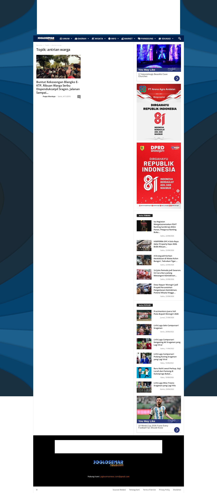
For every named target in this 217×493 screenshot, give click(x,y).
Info (113, 38)
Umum (66, 38)
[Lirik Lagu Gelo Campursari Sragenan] (144, 329)
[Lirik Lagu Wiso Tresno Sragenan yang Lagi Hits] (144, 387)
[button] (179, 38)
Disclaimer (177, 490)
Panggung (147, 38)
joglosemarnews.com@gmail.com (115, 476)
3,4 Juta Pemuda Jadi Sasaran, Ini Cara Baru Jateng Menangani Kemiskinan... (167, 273)
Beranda (39, 45)
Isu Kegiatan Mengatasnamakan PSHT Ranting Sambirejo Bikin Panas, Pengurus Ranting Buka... (165, 227)
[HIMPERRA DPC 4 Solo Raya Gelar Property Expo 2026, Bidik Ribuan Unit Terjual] (144, 245)
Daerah (81, 38)
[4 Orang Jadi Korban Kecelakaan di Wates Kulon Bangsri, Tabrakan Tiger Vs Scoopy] (144, 260)
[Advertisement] (108, 446)
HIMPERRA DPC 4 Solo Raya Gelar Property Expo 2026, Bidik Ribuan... (166, 244)
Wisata (98, 38)
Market (128, 38)
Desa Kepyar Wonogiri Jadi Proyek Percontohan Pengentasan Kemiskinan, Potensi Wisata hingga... (166, 288)
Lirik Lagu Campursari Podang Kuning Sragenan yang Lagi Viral (165, 357)
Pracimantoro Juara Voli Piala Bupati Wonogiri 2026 (166, 312)
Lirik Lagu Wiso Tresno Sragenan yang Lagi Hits (165, 384)
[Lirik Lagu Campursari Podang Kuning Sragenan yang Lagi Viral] (144, 358)
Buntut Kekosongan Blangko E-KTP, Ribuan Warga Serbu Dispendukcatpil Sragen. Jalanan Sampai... (58, 87)
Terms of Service (149, 490)
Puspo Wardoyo (49, 96)
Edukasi (166, 38)
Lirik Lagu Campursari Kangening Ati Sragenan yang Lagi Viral (167, 342)
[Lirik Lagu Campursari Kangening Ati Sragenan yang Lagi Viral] (144, 343)
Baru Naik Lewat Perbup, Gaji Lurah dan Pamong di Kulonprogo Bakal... (167, 371)
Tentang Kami (134, 490)
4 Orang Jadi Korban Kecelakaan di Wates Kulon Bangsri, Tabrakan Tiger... (166, 258)
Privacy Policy (164, 490)
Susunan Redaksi (119, 490)
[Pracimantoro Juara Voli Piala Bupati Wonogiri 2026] (144, 315)
